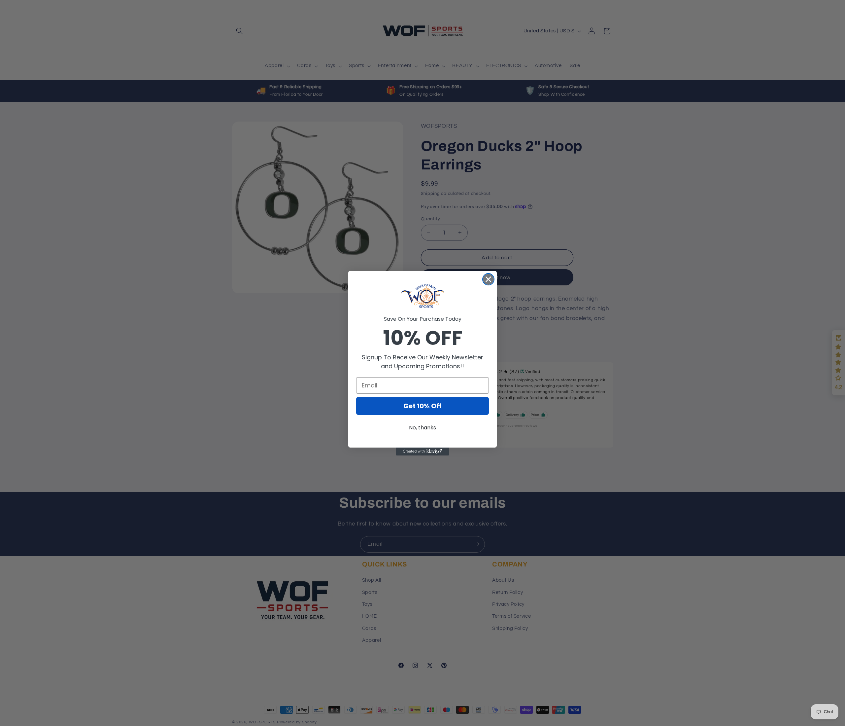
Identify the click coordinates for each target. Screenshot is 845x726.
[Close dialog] (488, 279)
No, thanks (422, 427)
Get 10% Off (422, 406)
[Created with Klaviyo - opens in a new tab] (422, 451)
